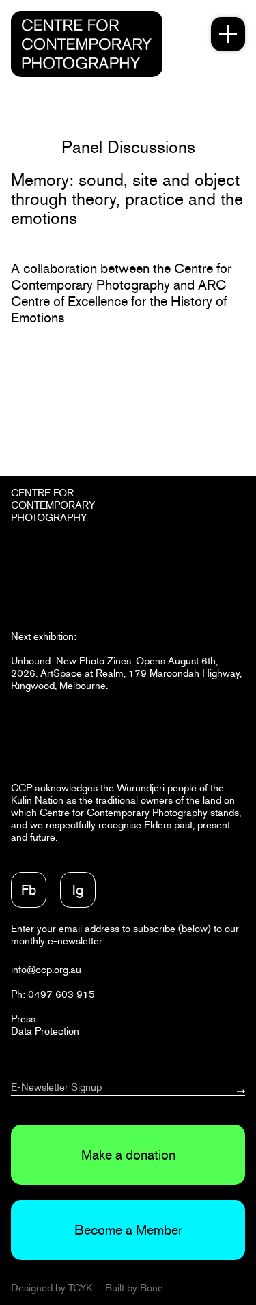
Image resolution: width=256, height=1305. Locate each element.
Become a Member (128, 1230)
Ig (77, 890)
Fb (28, 890)
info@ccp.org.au (46, 969)
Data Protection (45, 1031)
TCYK (80, 1287)
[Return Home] (86, 44)
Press (23, 1018)
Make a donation (128, 1155)
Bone (151, 1287)
